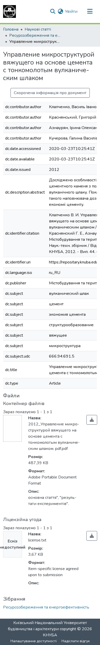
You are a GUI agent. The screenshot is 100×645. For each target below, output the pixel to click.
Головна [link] (10, 29)
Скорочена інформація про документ (50, 93)
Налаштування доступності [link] (34, 641)
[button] (9, 11)
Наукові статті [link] (38, 29)
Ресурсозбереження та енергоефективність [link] (35, 35)
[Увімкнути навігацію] (90, 11)
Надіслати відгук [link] (76, 641)
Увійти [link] (71, 11)
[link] (91, 420)
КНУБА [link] (50, 635)
